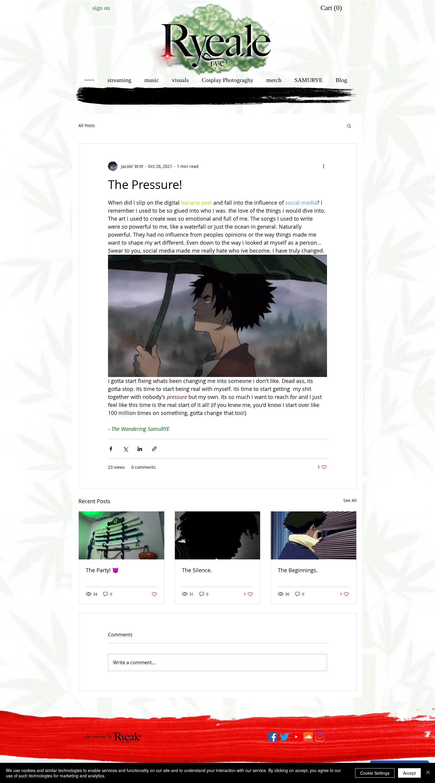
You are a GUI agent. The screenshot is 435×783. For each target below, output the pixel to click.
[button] (331, 8)
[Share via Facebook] (111, 449)
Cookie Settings (374, 773)
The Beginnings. (298, 570)
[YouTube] (296, 737)
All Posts (86, 125)
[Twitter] (284, 737)
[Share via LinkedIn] (140, 449)
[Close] (427, 773)
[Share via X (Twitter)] (125, 449)
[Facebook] (272, 737)
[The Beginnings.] (313, 535)
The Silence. (197, 570)
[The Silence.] (217, 535)
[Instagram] (320, 737)
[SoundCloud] (308, 737)
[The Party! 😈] (121, 535)
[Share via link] (154, 449)
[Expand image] (217, 316)
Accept (409, 773)
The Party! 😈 (102, 570)
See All (350, 500)
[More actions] (323, 166)
